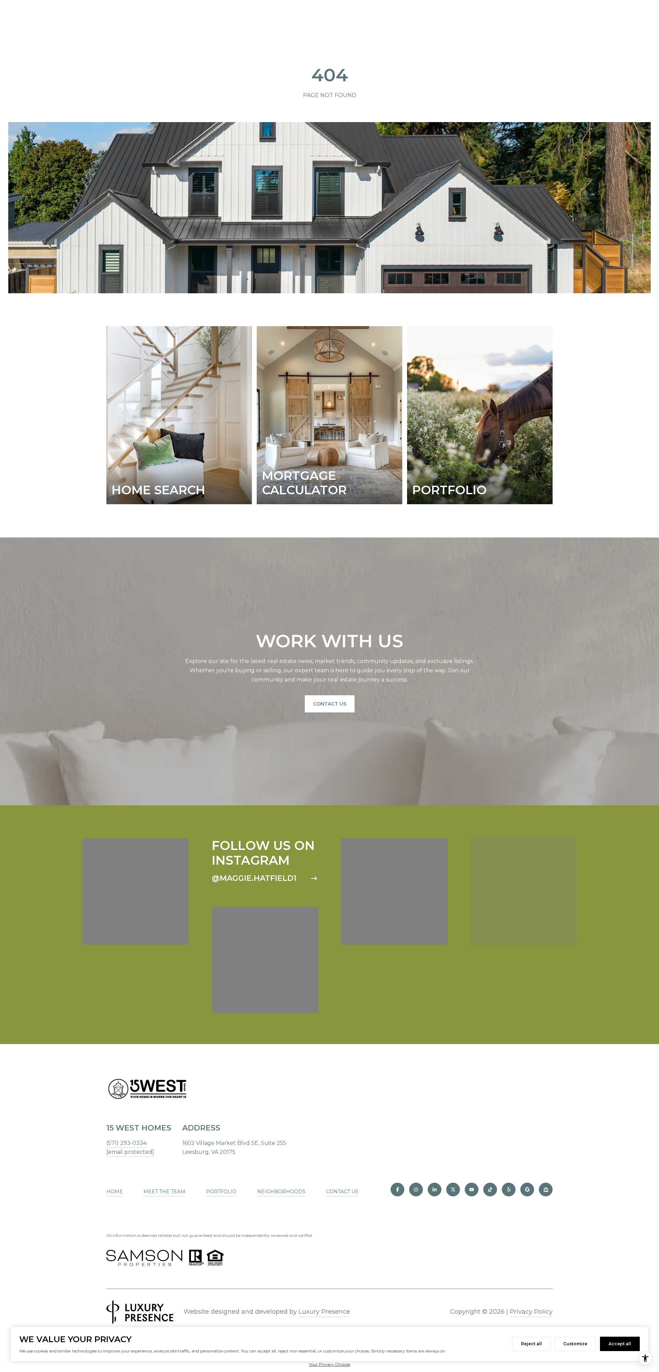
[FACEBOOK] (397, 1189)
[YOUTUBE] (471, 1189)
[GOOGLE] (527, 1189)
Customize (575, 1343)
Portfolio (221, 1191)
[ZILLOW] (546, 1189)
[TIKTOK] (490, 1189)
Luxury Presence (324, 1311)
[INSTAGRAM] (416, 1189)
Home (114, 1191)
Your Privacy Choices (329, 1364)
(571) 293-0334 (126, 1143)
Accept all (620, 1343)
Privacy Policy (531, 1311)
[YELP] (509, 1189)
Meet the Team (164, 1191)
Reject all (531, 1343)
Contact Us (329, 704)
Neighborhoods (281, 1191)
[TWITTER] (453, 1189)
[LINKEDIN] (434, 1189)
